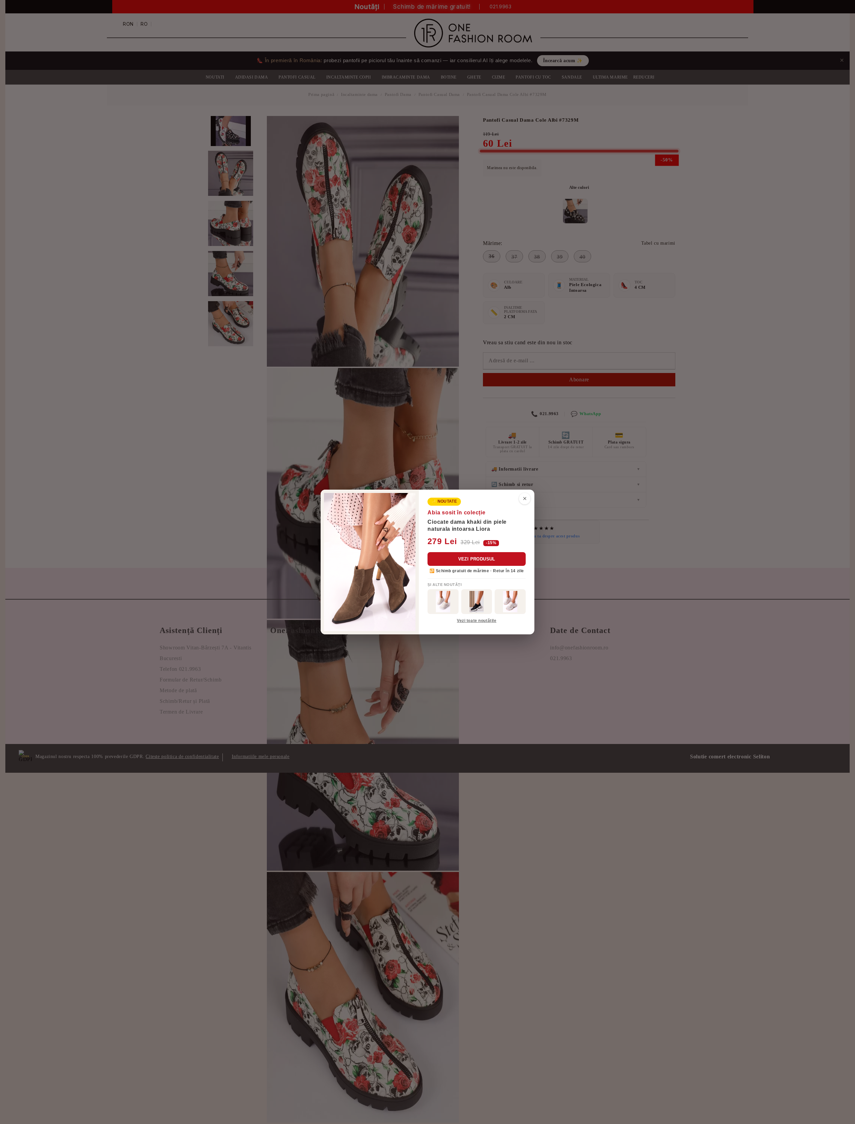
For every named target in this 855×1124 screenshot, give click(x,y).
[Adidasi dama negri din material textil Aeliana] (476, 601)
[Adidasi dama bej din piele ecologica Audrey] (443, 601)
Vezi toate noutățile (476, 621)
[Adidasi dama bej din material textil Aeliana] (510, 601)
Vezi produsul (476, 558)
